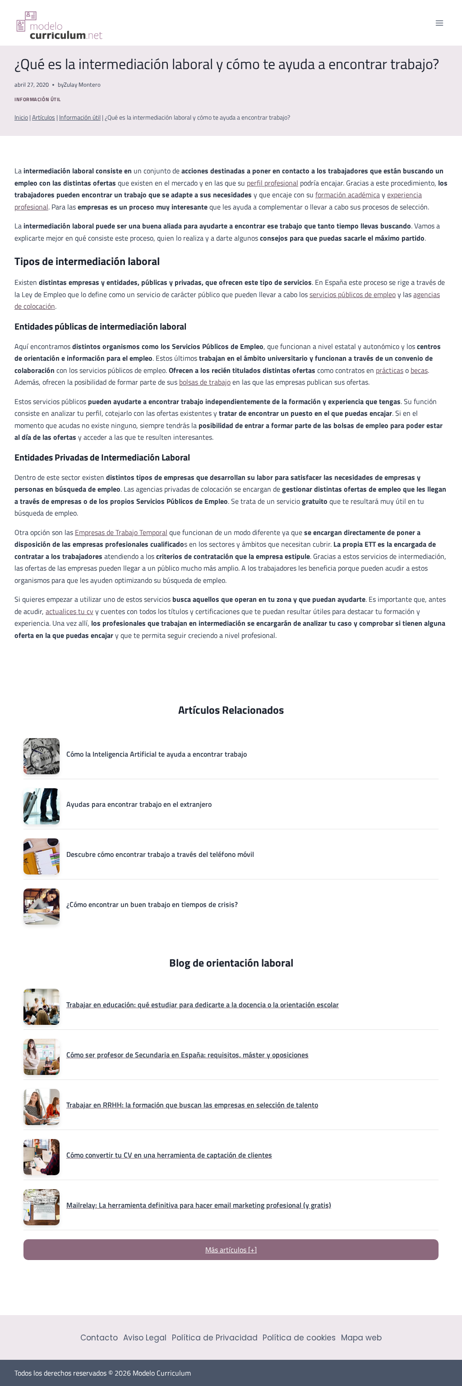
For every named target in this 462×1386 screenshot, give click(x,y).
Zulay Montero (82, 84)
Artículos (43, 117)
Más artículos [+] (231, 1249)
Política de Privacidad (215, 1337)
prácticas (389, 370)
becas (419, 370)
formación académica (347, 194)
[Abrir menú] (439, 23)
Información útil (37, 99)
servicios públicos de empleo (353, 294)
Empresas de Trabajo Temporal (121, 532)
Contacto (99, 1337)
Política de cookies (299, 1337)
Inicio (21, 117)
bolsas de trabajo (205, 382)
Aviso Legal (144, 1337)
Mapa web (361, 1337)
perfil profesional (272, 182)
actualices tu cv (69, 611)
